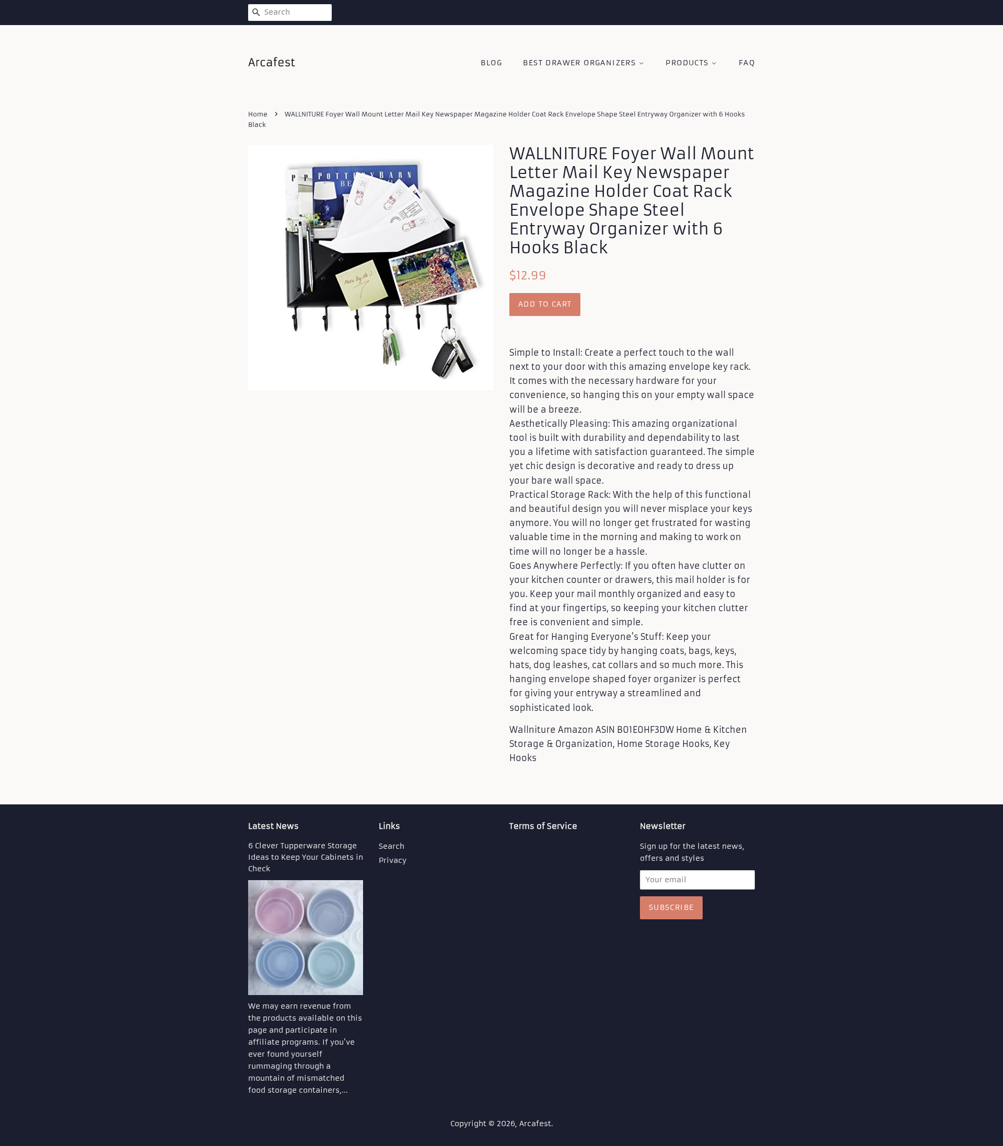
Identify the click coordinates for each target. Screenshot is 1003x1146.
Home (257, 114)
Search (391, 846)
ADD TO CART (545, 304)
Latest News (273, 826)
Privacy (392, 860)
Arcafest (535, 1123)
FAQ (747, 62)
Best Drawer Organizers (580, 62)
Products (689, 62)
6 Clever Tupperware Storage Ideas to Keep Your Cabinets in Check (305, 857)
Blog (491, 62)
